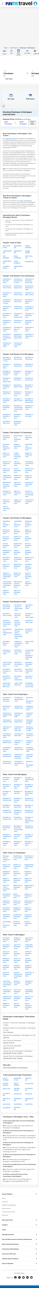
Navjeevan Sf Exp (8, 119)
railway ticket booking (25, 200)
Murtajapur (23, 124)
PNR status (15, 145)
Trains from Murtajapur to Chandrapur (15, 1067)
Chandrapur (8, 124)
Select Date (32, 123)
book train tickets (11, 138)
